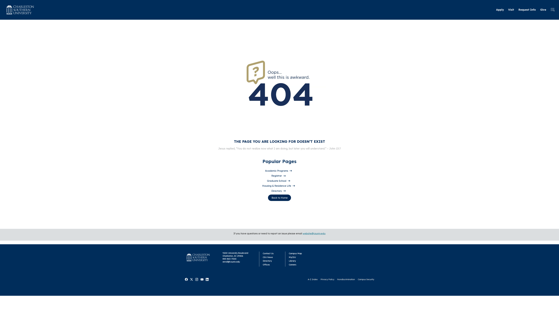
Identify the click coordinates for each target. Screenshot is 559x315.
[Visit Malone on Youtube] (202, 279)
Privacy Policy (327, 279)
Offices (266, 264)
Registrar (276, 175)
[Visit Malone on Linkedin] (207, 279)
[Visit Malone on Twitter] (191, 279)
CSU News (268, 257)
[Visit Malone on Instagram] (196, 279)
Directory (276, 191)
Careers (292, 264)
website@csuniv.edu (314, 233)
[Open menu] (553, 10)
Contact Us (268, 253)
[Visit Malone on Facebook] (186, 279)
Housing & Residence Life (276, 185)
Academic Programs (276, 170)
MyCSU (292, 257)
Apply (500, 9)
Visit (511, 9)
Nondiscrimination (346, 279)
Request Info (527, 9)
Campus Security (366, 279)
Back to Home (279, 197)
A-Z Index (313, 279)
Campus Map (295, 253)
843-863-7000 (229, 259)
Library (292, 261)
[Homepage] (20, 10)
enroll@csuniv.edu (231, 261)
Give (543, 9)
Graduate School (276, 181)
